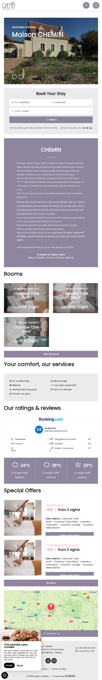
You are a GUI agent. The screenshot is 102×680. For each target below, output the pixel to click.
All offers (51, 582)
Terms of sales (59, 669)
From (16, 102)
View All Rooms (51, 354)
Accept (9, 665)
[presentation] (14, 76)
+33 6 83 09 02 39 (86, 648)
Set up (20, 665)
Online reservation (70, 535)
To (53, 102)
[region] (21, 650)
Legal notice (42, 669)
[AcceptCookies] (4, 675)
